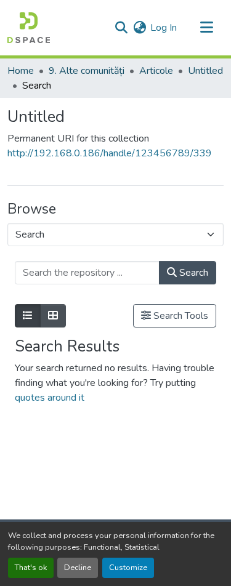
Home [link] (20, 71)
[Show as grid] (53, 315)
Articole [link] (156, 71)
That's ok (31, 567)
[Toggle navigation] (206, 27)
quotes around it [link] (49, 397)
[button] (28, 27)
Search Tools (179, 316)
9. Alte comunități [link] (86, 71)
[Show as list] (28, 315)
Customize (128, 567)
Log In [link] (163, 27)
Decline (77, 567)
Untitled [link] (205, 71)
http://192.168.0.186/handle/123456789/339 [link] (109, 153)
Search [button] (192, 272)
